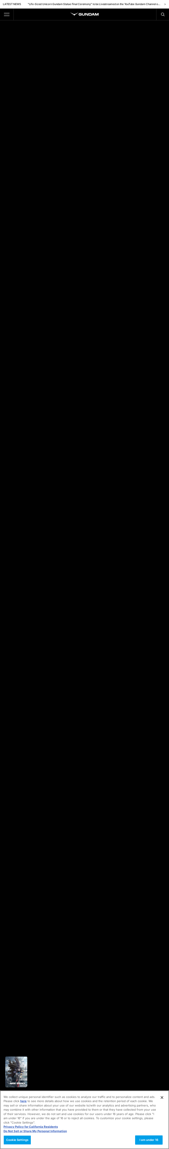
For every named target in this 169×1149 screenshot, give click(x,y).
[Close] (162, 1097)
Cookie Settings (17, 1140)
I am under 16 (149, 1140)
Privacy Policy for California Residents (31, 1126)
